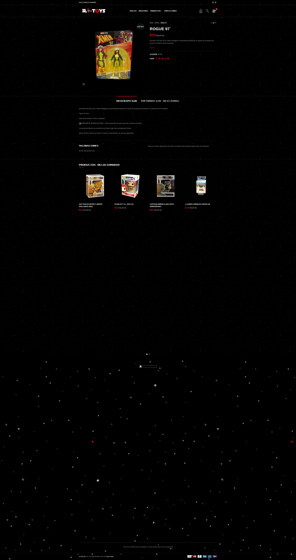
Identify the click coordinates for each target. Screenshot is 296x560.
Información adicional (160, 101)
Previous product (211, 23)
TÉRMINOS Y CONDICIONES (148, 547)
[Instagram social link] (215, 2)
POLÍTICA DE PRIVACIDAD (131, 547)
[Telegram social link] (168, 58)
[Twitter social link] (159, 58)
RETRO (157, 23)
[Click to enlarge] (84, 84)
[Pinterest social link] (162, 58)
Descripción (127, 101)
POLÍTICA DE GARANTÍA (165, 547)
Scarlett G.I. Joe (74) (123, 204)
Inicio (151, 23)
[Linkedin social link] (165, 58)
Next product (216, 23)
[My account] (200, 11)
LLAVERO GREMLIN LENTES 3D (197, 204)
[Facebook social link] (213, 2)
